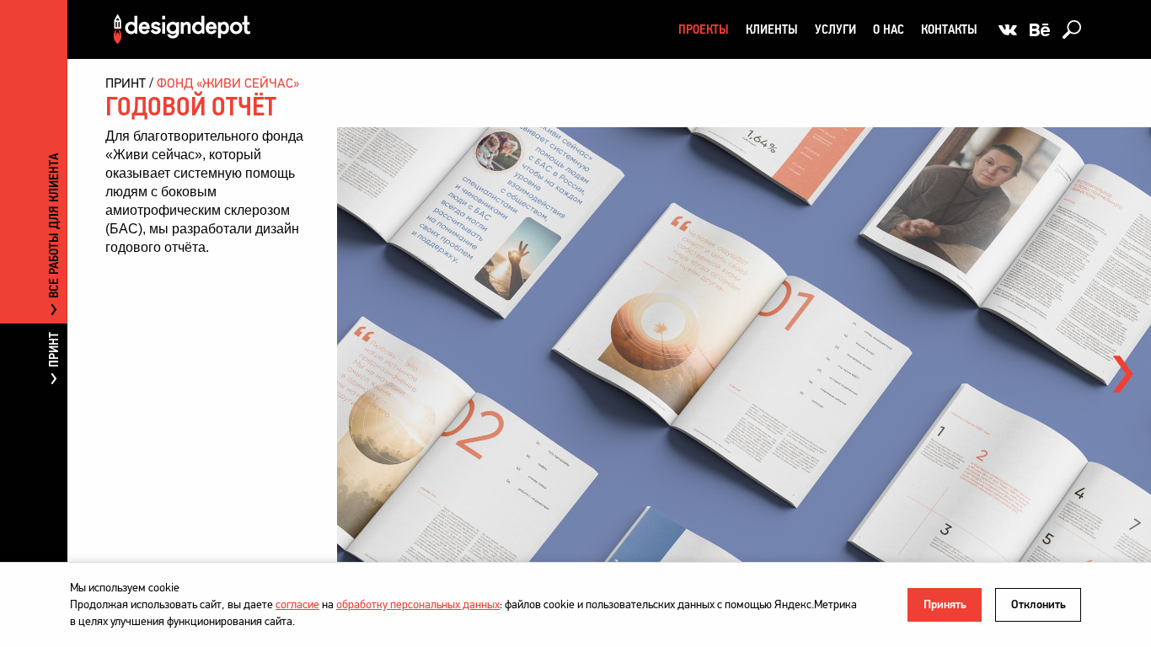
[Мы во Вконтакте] (1007, 29)
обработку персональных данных (418, 604)
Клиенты (772, 29)
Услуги (835, 29)
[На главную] (182, 29)
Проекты (703, 29)
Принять (944, 604)
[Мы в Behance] (1040, 29)
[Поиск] (1072, 29)
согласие (297, 604)
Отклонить (1038, 604)
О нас (888, 29)
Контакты (949, 29)
